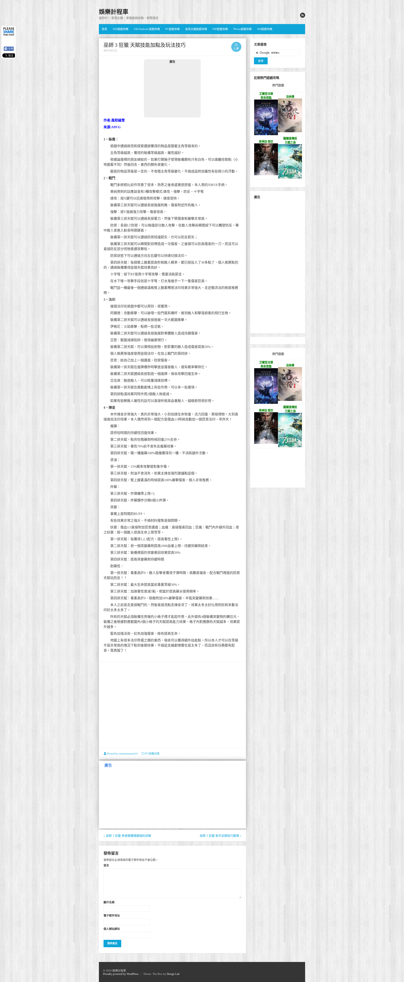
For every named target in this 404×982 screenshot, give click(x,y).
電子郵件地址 (112, 915)
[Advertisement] (172, 90)
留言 (106, 865)
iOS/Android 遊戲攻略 (147, 29)
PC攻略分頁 (152, 753)
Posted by (122, 753)
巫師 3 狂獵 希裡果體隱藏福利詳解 (127, 835)
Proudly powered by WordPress (120, 973)
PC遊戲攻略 (172, 29)
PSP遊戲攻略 (220, 29)
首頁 (104, 29)
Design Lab (173, 973)
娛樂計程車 (113, 12)
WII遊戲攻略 (264, 29)
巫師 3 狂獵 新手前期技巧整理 (220, 835)
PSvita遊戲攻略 (242, 29)
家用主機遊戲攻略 (196, 29)
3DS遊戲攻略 (120, 29)
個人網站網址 (112, 928)
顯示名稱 (109, 902)
